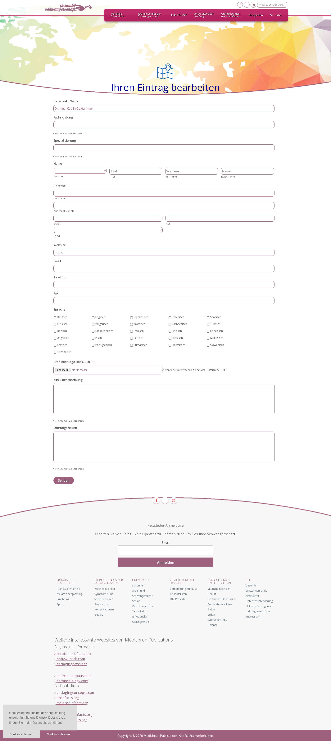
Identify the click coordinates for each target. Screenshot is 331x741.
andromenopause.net (74, 675)
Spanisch (215, 317)
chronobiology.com (72, 680)
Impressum (253, 616)
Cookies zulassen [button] (58, 734)
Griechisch (216, 331)
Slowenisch (217, 345)
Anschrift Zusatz (64, 211)
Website (59, 245)
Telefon (59, 277)
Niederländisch (104, 331)
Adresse (59, 186)
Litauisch (177, 338)
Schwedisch (64, 352)
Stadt (57, 223)
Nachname (228, 176)
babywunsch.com (70, 658)
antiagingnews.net (71, 664)
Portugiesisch (103, 345)
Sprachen (60, 310)
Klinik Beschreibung (68, 380)
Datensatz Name (65, 101)
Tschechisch (179, 324)
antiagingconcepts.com (75, 692)
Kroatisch (139, 324)
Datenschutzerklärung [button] (48, 722)
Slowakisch (178, 345)
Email (57, 261)
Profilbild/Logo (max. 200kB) (74, 362)
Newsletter (252, 596)
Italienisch (178, 317)
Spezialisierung (64, 141)
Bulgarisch (101, 324)
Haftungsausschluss (258, 611)
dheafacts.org (67, 697)
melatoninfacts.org (72, 703)
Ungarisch (63, 338)
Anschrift (59, 198)
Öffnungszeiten (65, 428)
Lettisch (138, 338)
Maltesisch (216, 338)
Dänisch (62, 331)
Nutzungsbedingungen (259, 606)
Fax (55, 293)
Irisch (98, 338)
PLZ (168, 223)
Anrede (58, 176)
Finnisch (177, 331)
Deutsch (62, 317)
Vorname (171, 176)
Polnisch (62, 345)
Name (57, 164)
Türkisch (215, 324)
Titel (112, 176)
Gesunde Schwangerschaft (71, 7)
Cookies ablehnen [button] (21, 734)
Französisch (141, 317)
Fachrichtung (63, 117)
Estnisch (139, 331)
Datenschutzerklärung (259, 601)
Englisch (100, 317)
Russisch (62, 324)
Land (57, 236)
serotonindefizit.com (73, 653)
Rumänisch (140, 345)
